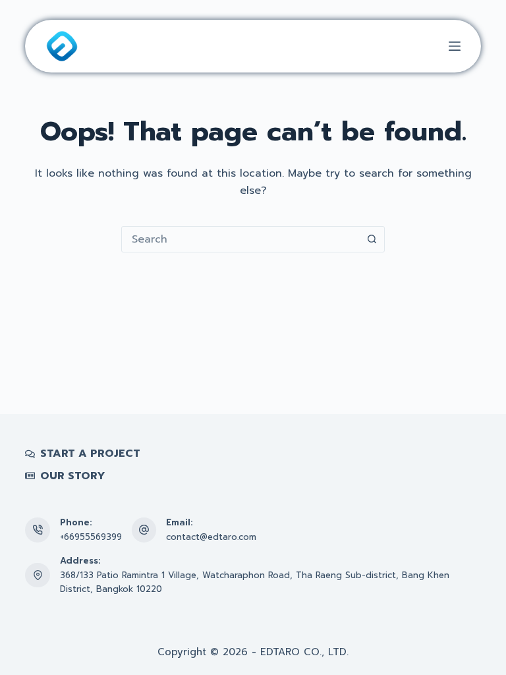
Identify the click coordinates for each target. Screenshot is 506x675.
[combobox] (240, 239)
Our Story (72, 476)
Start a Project (90, 454)
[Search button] (371, 239)
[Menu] (455, 46)
